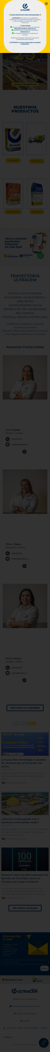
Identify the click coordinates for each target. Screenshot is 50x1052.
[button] (46, 4)
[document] (25, 526)
